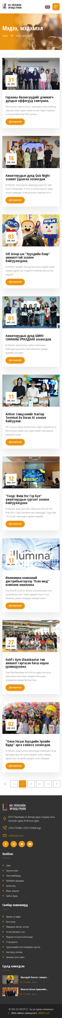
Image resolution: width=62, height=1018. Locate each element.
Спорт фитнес (12, 941)
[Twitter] (22, 844)
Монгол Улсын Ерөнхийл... (34, 989)
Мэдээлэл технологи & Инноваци (19, 936)
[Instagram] (13, 844)
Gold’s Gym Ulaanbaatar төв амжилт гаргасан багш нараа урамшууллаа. (27, 663)
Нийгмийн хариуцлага (15, 880)
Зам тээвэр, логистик (14, 952)
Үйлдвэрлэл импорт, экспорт (17, 926)
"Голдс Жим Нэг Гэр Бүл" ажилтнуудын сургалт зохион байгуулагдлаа (27, 499)
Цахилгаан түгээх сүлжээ (15, 957)
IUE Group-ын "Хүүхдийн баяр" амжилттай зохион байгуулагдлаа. (28, 257)
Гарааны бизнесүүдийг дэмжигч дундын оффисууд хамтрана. (29, 99)
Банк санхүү (10, 921)
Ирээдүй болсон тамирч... (35, 977)
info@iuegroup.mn (16, 835)
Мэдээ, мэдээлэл (12, 890)
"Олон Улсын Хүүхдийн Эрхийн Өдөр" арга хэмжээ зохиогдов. (28, 743)
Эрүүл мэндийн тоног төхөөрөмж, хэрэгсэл (23, 947)
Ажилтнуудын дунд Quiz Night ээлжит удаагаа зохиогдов (28, 177)
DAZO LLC (44, 1013)
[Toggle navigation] (56, 6)
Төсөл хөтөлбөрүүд (13, 875)
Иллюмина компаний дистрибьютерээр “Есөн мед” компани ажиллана (27, 581)
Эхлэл (5, 36)
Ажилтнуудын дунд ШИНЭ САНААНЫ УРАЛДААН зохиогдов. (29, 337)
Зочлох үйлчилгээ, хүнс (15, 931)
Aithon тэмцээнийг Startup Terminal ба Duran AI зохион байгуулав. (26, 417)
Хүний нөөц (11, 885)
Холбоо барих (12, 895)
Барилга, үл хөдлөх (13, 916)
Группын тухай (12, 870)
